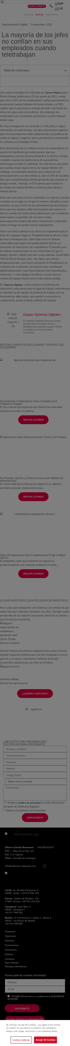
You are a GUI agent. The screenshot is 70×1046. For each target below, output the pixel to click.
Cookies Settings (21, 1040)
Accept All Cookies (45, 1040)
